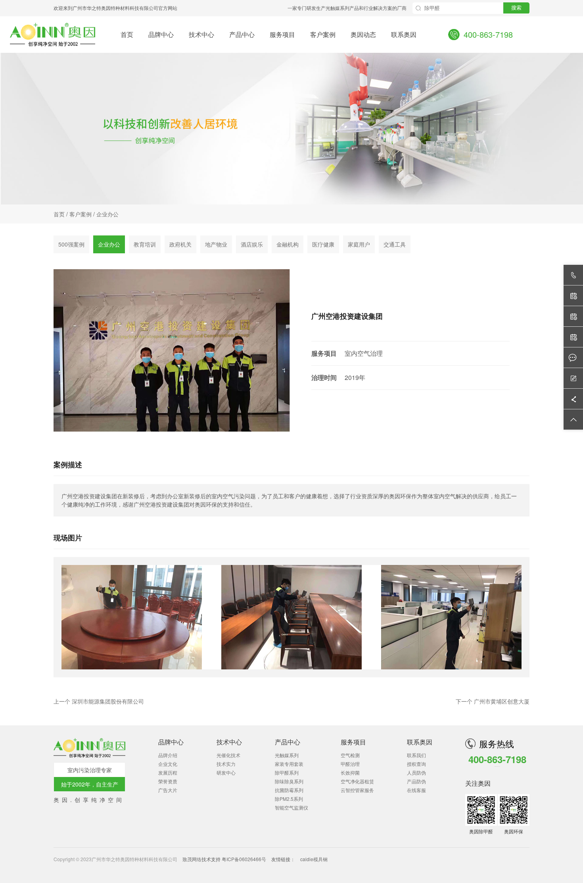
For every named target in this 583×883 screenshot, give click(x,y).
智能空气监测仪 (291, 807)
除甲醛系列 (287, 772)
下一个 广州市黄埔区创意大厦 (492, 701)
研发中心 (226, 772)
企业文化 (167, 763)
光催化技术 (228, 755)
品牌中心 (161, 34)
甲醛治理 (350, 763)
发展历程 (167, 772)
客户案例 (323, 34)
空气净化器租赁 (357, 781)
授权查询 (416, 763)
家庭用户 (359, 244)
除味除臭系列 (289, 781)
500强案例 (71, 244)
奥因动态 (363, 34)
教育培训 (145, 244)
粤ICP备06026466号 (244, 859)
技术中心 (201, 34)
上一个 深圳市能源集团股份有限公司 (99, 701)
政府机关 (180, 244)
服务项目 (282, 34)
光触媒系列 (287, 755)
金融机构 (287, 244)
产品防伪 (416, 781)
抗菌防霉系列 (289, 790)
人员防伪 (416, 772)
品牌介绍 (167, 755)
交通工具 (395, 244)
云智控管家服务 (357, 790)
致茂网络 (191, 859)
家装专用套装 (289, 763)
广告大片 (167, 790)
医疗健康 (323, 244)
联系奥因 (403, 34)
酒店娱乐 (252, 244)
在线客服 (416, 790)
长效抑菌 (350, 772)
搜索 (516, 8)
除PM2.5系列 (289, 798)
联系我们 (416, 755)
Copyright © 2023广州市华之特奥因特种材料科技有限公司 (116, 859)
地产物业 (216, 244)
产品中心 (242, 34)
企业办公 (107, 214)
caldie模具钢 (314, 859)
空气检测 (350, 755)
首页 (127, 34)
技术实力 (226, 763)
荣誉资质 (167, 781)
